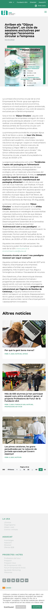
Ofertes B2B (9, 547)
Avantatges (9, 540)
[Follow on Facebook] (17, 580)
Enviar (40, 504)
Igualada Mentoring (12, 570)
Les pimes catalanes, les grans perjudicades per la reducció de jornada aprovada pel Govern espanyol (21, 450)
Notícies (18, 354)
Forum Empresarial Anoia (14, 568)
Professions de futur (13, 406)
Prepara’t (8, 561)
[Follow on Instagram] (4, 580)
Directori (33, 2)
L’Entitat (7, 522)
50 (45, 469)
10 (24, 469)
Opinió (25, 354)
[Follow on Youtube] (22, 580)
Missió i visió (9, 527)
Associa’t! (42, 2)
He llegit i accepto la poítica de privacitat (18, 500)
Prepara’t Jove (10, 563)
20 (28, 469)
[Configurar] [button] (9, 607)
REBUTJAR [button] (21, 607)
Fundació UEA (22, 2)
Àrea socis (42, 6)
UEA (10, 2)
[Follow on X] (8, 580)
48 (36, 469)
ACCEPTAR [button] (37, 607)
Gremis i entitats (11, 529)
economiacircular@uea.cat (14, 251)
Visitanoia (8, 572)
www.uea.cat (21, 248)
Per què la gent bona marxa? (19, 350)
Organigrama (9, 525)
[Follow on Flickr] (26, 580)
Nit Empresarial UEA (12, 565)
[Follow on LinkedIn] (13, 580)
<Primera (10, 469)
